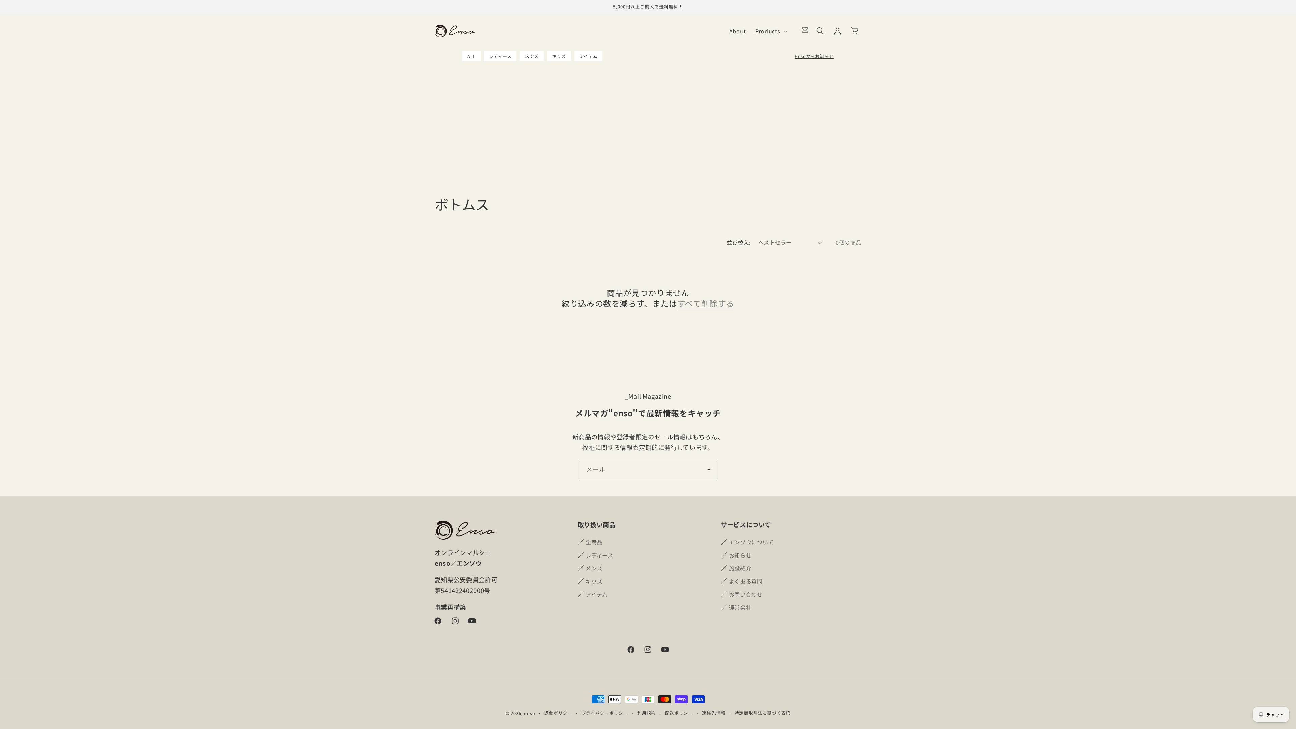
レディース (500, 56)
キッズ (559, 56)
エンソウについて (751, 542)
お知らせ (740, 555)
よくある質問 (746, 581)
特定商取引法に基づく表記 (763, 713)
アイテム (588, 56)
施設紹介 (740, 568)
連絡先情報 (713, 713)
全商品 (594, 542)
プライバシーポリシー (605, 713)
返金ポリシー (558, 713)
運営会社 (740, 607)
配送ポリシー (679, 713)
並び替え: (738, 242)
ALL (471, 56)
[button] (770, 31)
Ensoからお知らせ (814, 56)
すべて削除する (705, 303)
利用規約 (646, 713)
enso (529, 713)
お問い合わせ (746, 594)
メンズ (532, 56)
